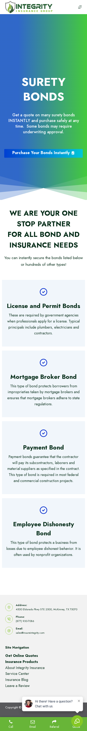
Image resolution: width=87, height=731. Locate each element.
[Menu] (80, 7)
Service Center (17, 673)
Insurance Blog (16, 679)
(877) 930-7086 (25, 621)
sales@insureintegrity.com (30, 633)
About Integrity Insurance (25, 667)
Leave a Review (17, 685)
